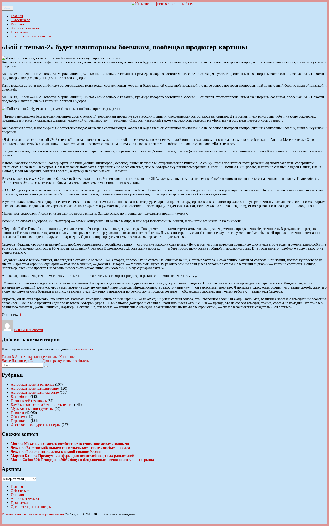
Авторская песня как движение (35, 388)
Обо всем (18, 417)
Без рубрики (20, 396)
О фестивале (20, 20)
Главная (17, 16)
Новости (36, 330)
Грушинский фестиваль (29, 400)
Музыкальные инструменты (32, 409)
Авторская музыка (25, 28)
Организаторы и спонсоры (31, 36)
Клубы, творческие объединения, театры (42, 404)
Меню (7, 8)
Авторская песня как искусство (35, 392)
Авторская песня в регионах (32, 384)
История (17, 24)
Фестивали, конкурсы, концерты (36, 425)
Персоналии (20, 421)
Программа (19, 32)
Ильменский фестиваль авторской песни (33, 514)
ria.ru (22, 314)
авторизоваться (81, 349)
